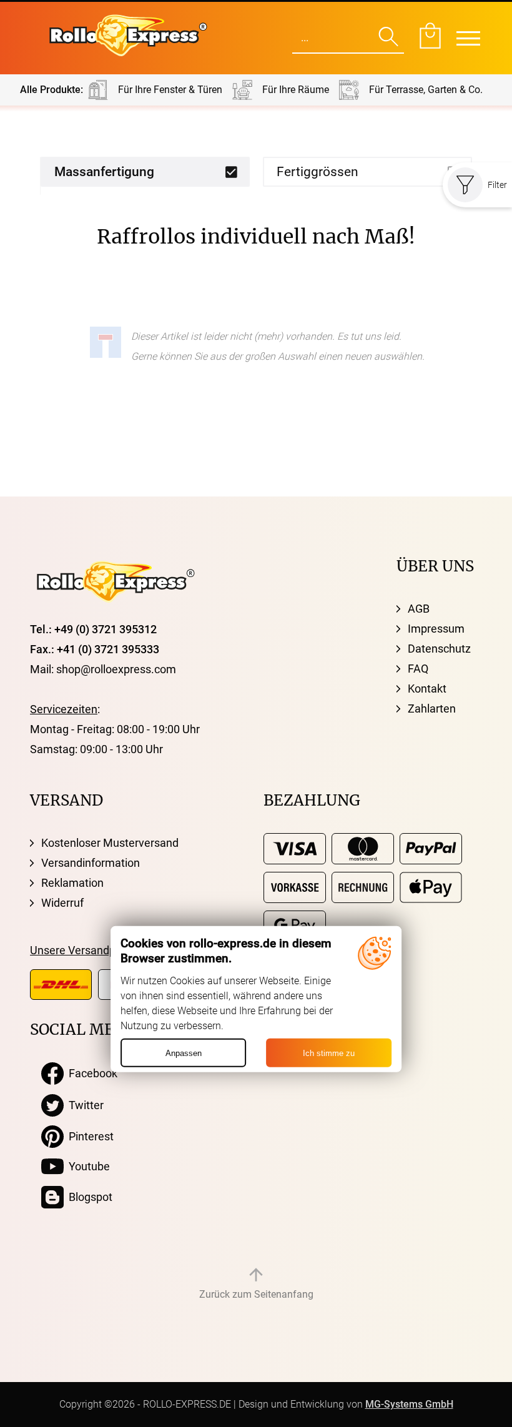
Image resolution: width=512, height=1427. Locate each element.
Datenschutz (439, 648)
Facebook (90, 1073)
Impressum (436, 628)
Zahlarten (432, 708)
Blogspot (88, 1196)
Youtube (87, 1166)
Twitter (84, 1105)
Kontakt (427, 688)
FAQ (418, 668)
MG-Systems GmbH (409, 1404)
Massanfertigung (104, 171)
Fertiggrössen (317, 171)
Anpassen (183, 1052)
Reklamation (72, 882)
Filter (497, 185)
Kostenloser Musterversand (110, 842)
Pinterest (89, 1136)
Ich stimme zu (329, 1052)
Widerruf (62, 902)
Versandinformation (90, 862)
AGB (419, 608)
